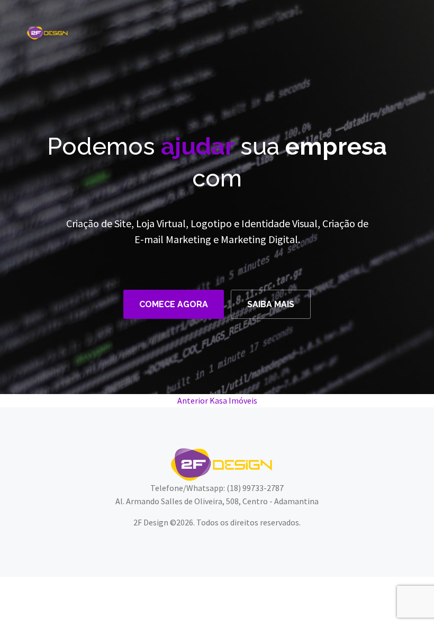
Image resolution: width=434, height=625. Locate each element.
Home (159, 30)
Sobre (196, 30)
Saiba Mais (270, 304)
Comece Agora (173, 304)
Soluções (241, 30)
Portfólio (338, 30)
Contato (390, 30)
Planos (289, 30)
